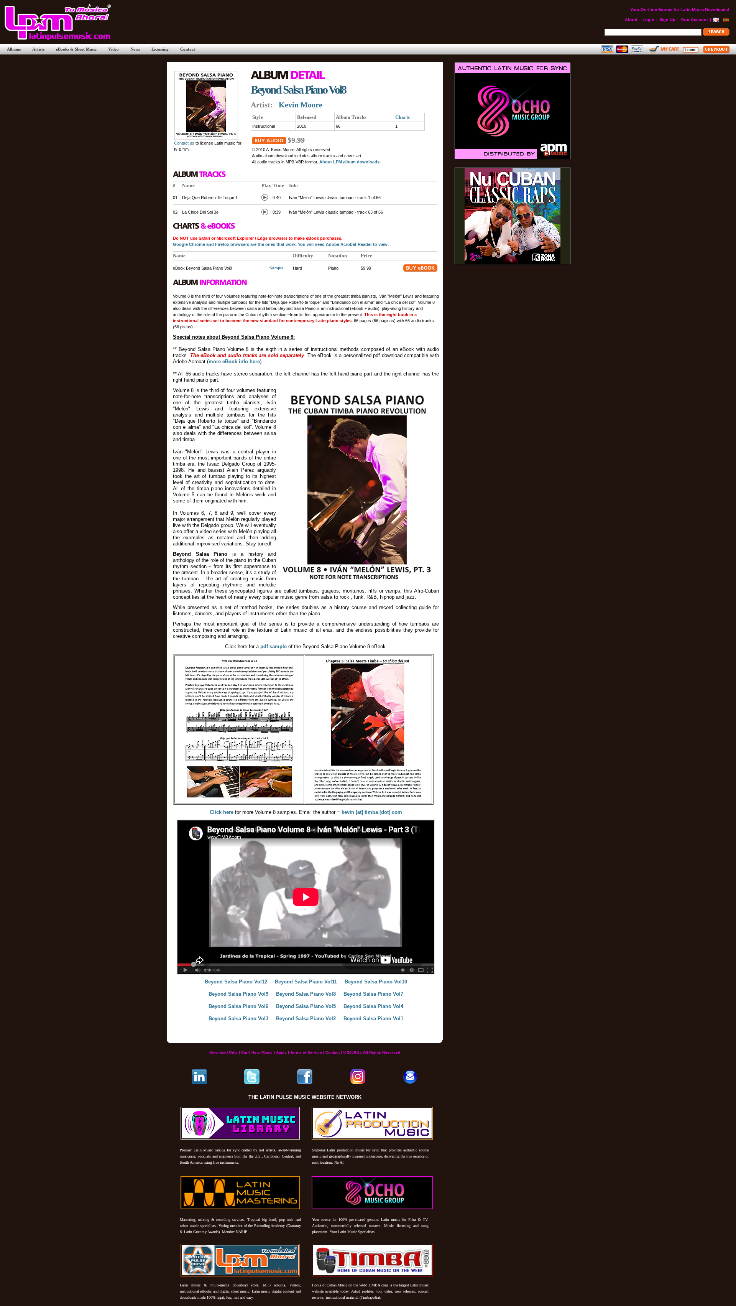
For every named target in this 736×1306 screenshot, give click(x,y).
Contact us (184, 143)
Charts (402, 117)
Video (113, 49)
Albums (14, 49)
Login (648, 19)
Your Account (694, 19)
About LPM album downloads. (350, 162)
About (631, 19)
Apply (281, 1052)
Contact (187, 49)
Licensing (160, 49)
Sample (276, 268)
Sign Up (667, 19)
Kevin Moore (300, 104)
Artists (38, 49)
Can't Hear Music (257, 1052)
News (135, 49)
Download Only (223, 1052)
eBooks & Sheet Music (76, 49)
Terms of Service (306, 1052)
